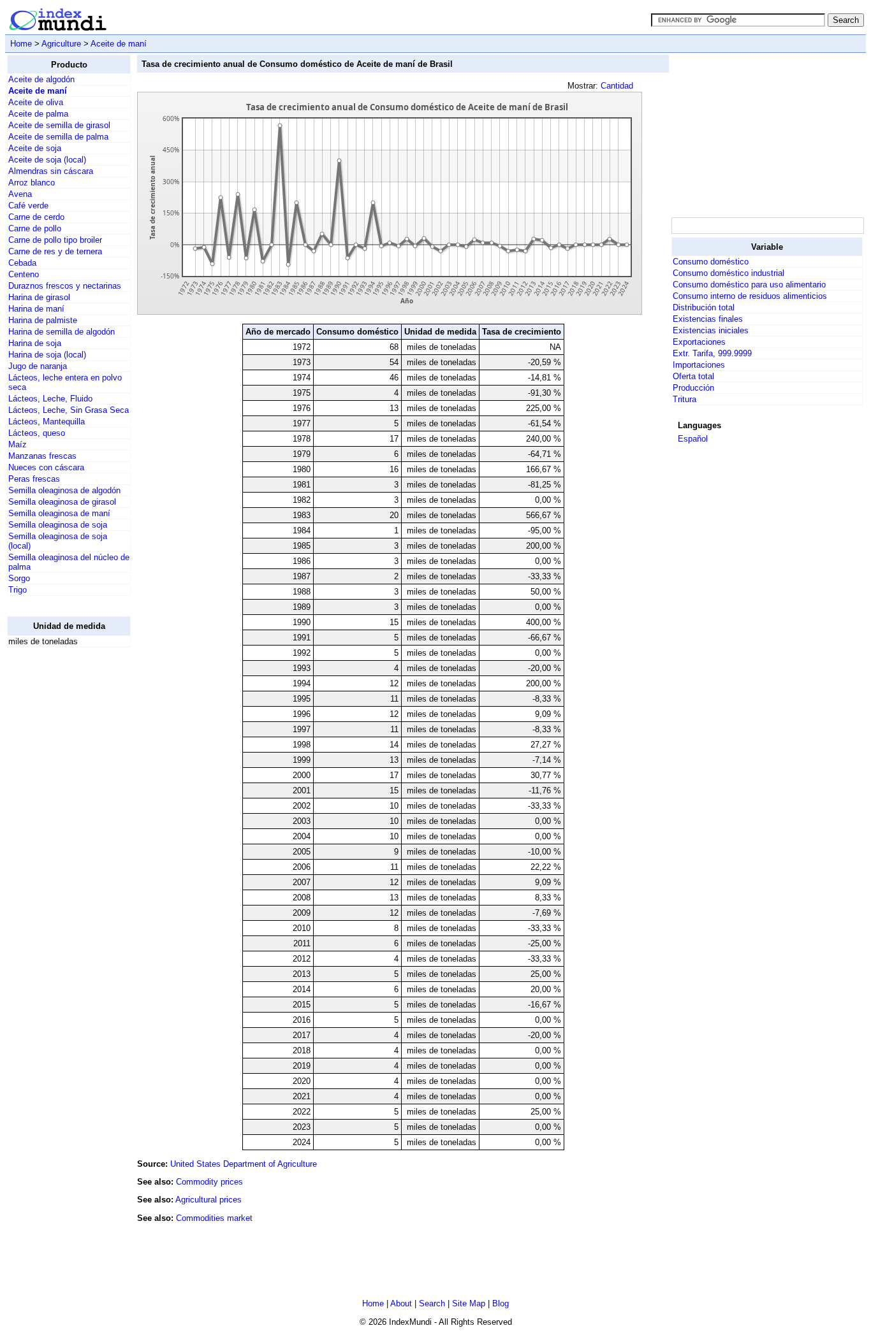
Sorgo (19, 578)
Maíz (17, 444)
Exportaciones (699, 342)
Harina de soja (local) (47, 354)
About (401, 1303)
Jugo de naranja (37, 366)
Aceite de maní (119, 43)
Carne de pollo (34, 228)
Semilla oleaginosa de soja (57, 525)
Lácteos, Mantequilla (46, 421)
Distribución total (704, 307)
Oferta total (693, 376)
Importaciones (699, 365)
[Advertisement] (58, 849)
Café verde (28, 205)
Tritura (684, 399)
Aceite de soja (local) (47, 159)
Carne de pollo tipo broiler (55, 240)
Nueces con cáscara (46, 467)
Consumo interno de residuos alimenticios (750, 296)
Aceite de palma (38, 114)
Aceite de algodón (41, 79)
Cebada (22, 263)
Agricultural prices (208, 1199)
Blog (500, 1303)
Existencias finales (708, 319)
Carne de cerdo (36, 217)
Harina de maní (36, 309)
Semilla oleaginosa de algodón (64, 490)
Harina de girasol (39, 297)
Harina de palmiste (42, 320)
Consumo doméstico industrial (728, 273)
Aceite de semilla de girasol (59, 125)
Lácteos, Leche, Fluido (50, 398)
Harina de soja (34, 343)
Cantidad (617, 85)
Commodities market (214, 1218)
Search (432, 1303)
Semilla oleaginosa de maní (59, 513)
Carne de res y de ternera (55, 251)
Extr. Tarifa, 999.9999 (712, 353)
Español (693, 439)
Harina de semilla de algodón (61, 331)
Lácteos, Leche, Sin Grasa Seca (68, 410)
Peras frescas (34, 479)
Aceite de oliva (35, 102)
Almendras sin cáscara (50, 171)
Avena (20, 194)
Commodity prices (209, 1182)
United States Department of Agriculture (243, 1164)
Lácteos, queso (36, 433)
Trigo (17, 590)
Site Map (468, 1303)
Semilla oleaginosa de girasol (62, 502)
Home (21, 43)
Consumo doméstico (711, 261)
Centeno (23, 274)
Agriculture (61, 43)
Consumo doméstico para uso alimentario (749, 284)
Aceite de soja (34, 148)
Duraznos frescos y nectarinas (64, 286)
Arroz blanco (31, 182)
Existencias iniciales (711, 330)
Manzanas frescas (42, 456)
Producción (693, 388)
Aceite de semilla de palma (58, 136)
